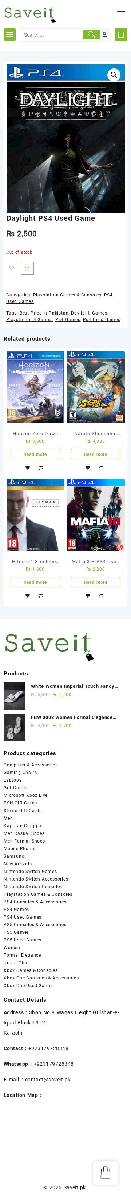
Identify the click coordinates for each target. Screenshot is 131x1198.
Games (99, 313)
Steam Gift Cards (23, 810)
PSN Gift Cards (20, 803)
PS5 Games (16, 932)
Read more (35, 454)
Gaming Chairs (20, 772)
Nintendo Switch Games (30, 871)
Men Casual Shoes (24, 833)
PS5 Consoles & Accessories (35, 924)
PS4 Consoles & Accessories (35, 901)
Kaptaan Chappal (23, 825)
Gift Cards (15, 787)
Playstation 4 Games (29, 319)
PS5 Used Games (22, 940)
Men (8, 818)
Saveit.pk (75, 1187)
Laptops (13, 780)
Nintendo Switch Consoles (33, 886)
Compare (27, 268)
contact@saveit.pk (48, 1079)
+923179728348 (48, 1048)
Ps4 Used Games (101, 319)
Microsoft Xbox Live (26, 795)
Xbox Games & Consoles (31, 970)
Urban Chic (16, 962)
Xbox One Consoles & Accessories (41, 978)
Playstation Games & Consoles (67, 295)
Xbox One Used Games (29, 985)
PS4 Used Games (22, 917)
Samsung (14, 856)
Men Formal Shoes (24, 841)
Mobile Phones (20, 848)
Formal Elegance (22, 955)
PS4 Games (16, 909)
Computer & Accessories (31, 765)
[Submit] (92, 34)
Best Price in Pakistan (44, 313)
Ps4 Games (67, 319)
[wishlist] (27, 467)
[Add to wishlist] (12, 267)
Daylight (80, 313)
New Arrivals (18, 863)
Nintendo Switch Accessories (36, 879)
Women (12, 947)
